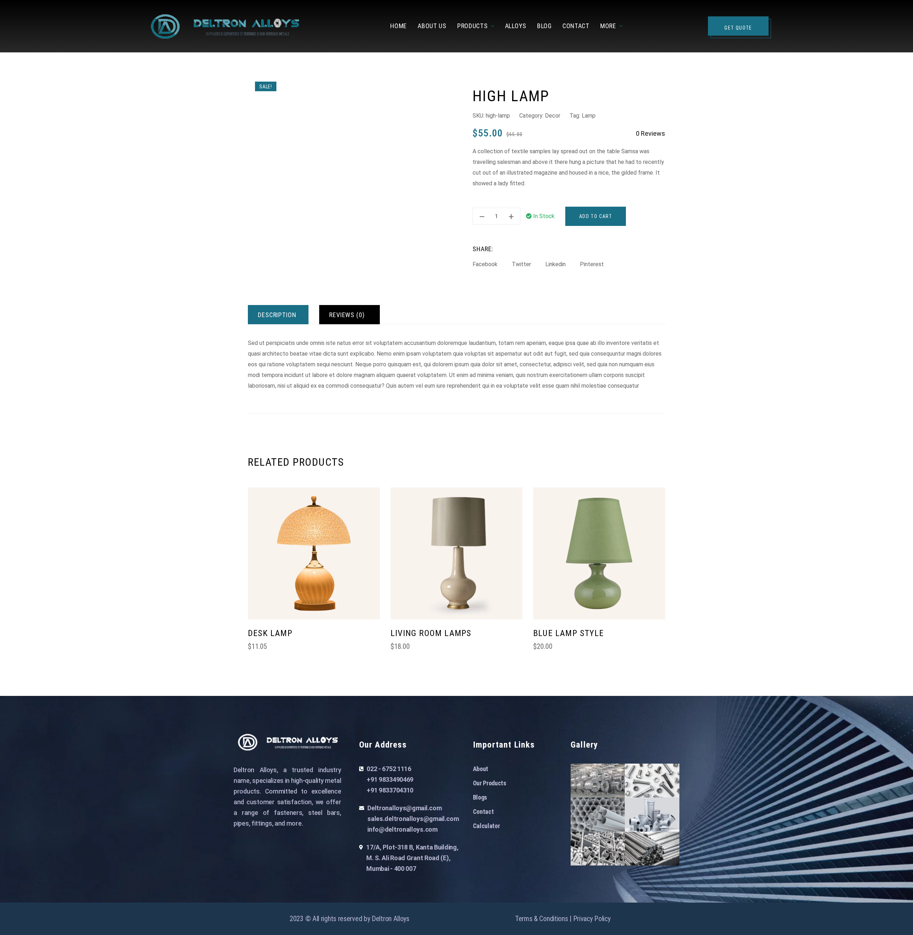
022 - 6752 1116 (389, 769)
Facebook (485, 264)
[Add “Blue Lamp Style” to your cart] (656, 638)
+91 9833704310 (390, 790)
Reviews (650, 133)
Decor (552, 115)
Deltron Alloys (390, 918)
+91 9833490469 (390, 779)
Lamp (589, 115)
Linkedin (555, 264)
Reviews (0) (347, 315)
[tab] (278, 314)
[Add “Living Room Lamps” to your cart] (513, 638)
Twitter (521, 264)
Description (277, 315)
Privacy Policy (592, 918)
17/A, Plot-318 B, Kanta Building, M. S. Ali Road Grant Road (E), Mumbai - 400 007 (412, 857)
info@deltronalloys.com (402, 829)
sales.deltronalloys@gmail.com (413, 818)
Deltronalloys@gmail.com (404, 808)
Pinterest (592, 264)
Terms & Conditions (541, 918)
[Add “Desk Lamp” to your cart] (370, 638)
